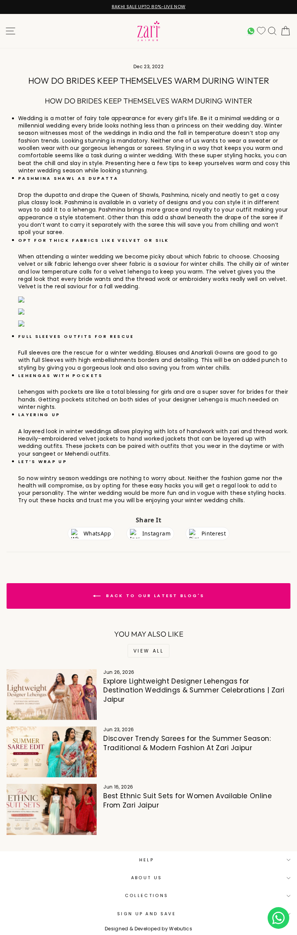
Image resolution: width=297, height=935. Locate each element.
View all (148, 650)
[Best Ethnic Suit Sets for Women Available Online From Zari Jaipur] (52, 809)
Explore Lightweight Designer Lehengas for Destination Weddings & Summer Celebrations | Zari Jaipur (193, 690)
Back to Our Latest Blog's (154, 595)
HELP (146, 860)
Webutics (180, 928)
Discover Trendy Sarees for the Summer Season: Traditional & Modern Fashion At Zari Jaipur (187, 743)
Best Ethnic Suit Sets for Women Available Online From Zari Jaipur (187, 800)
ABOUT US (146, 878)
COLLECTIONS (146, 895)
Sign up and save (146, 914)
